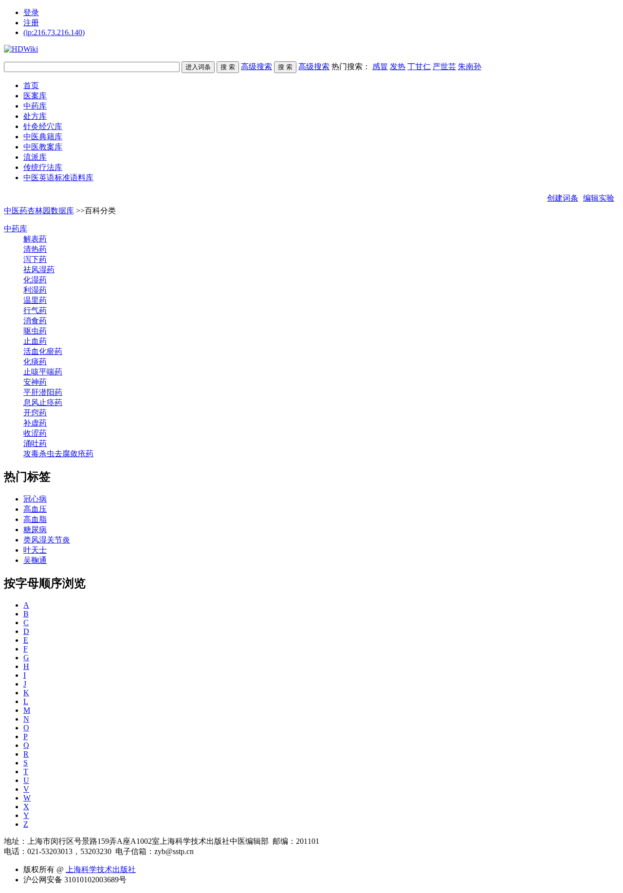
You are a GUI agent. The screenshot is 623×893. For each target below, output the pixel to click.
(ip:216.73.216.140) (54, 32)
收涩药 (35, 433)
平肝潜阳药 (42, 392)
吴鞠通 (35, 560)
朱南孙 (469, 66)
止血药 (35, 341)
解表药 (35, 239)
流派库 (35, 157)
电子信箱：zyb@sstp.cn (154, 851)
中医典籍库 (42, 136)
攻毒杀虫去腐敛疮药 (58, 453)
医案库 (35, 96)
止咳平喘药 (42, 372)
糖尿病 (35, 529)
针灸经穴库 (42, 126)
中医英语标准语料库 (58, 177)
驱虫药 (35, 331)
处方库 (35, 116)
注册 (31, 23)
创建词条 (562, 198)
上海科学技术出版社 (101, 869)
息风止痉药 (42, 402)
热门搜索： (406, 66)
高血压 (35, 509)
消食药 (35, 320)
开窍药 (35, 413)
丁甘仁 (419, 66)
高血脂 (35, 519)
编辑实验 (598, 198)
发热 (397, 66)
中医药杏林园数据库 (39, 210)
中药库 (35, 106)
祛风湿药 (39, 269)
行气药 (35, 310)
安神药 (35, 382)
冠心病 (35, 499)
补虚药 (35, 423)
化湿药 (35, 280)
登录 (31, 12)
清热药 (35, 249)
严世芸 (444, 66)
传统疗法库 (42, 167)
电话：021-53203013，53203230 (57, 851)
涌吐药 (35, 443)
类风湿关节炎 (46, 540)
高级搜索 (256, 66)
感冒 (380, 66)
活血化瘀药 (42, 351)
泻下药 (35, 259)
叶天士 (35, 550)
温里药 (35, 300)
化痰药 (35, 361)
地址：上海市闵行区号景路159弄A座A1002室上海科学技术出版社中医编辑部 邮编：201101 (165, 841)
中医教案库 (42, 147)
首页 (31, 85)
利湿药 (35, 290)
